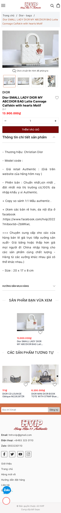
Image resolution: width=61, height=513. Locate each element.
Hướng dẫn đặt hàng (13, 479)
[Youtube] (20, 454)
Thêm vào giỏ (30, 129)
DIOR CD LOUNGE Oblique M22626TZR (13, 395)
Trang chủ (7, 468)
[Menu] (3, 5)
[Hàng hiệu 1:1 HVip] (30, 5)
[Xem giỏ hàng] (58, 5)
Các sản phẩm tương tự (30, 353)
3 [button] (29, 65)
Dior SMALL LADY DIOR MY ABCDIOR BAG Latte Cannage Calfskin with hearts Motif (30, 343)
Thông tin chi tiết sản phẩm (24, 137)
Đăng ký (54, 409)
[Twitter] (12, 454)
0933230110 (15, 445)
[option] (30, 49)
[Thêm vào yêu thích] (57, 98)
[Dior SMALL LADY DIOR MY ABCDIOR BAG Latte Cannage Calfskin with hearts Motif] (9, 81)
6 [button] (35, 65)
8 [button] (39, 65)
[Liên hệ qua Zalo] (7, 490)
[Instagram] (28, 454)
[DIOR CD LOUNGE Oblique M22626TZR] (16, 374)
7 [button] (37, 65)
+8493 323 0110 (24, 440)
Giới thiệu (6, 463)
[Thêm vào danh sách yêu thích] (40, 332)
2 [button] (27, 65)
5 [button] (33, 65)
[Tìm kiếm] (52, 5)
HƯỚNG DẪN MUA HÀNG (15, 286)
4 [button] (31, 65)
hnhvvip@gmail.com (20, 434)
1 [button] (24, 65)
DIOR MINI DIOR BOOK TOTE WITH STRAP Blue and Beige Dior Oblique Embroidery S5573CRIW (44, 395)
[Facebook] (4, 454)
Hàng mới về (8, 474)
